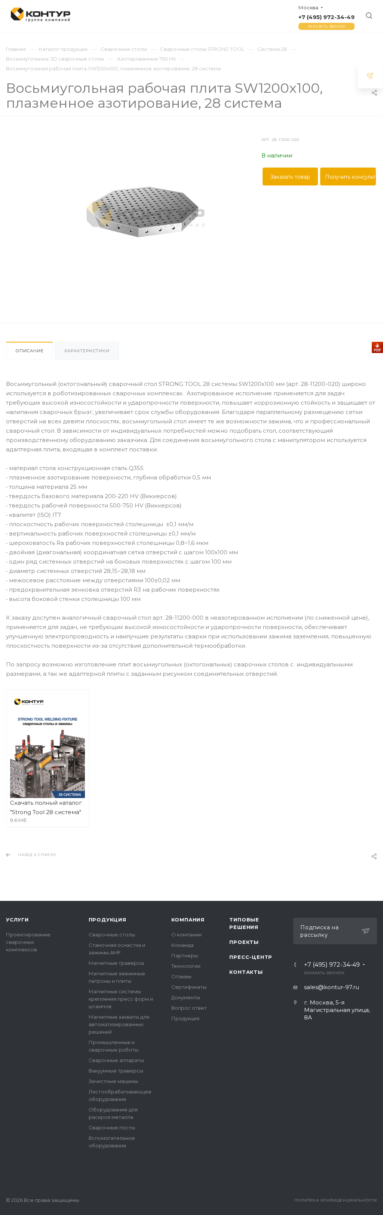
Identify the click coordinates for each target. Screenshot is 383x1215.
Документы (185, 997)
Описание (29, 350)
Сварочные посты (112, 1127)
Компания (188, 920)
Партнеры (184, 955)
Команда (182, 945)
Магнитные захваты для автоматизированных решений (119, 1024)
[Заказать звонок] (370, 75)
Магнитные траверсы (116, 963)
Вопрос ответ (189, 1008)
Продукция (107, 920)
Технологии (185, 966)
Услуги (17, 920)
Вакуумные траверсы (116, 1071)
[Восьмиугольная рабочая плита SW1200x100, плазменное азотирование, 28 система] (144, 212)
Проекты (244, 942)
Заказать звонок (327, 26)
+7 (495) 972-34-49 (326, 17)
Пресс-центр (250, 957)
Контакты (246, 972)
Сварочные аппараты (116, 1060)
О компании (186, 935)
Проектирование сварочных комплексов (28, 942)
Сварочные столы (112, 935)
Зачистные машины (113, 1081)
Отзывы (181, 976)
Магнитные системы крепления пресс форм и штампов (121, 998)
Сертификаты (188, 987)
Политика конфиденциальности (335, 1200)
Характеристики (86, 350)
